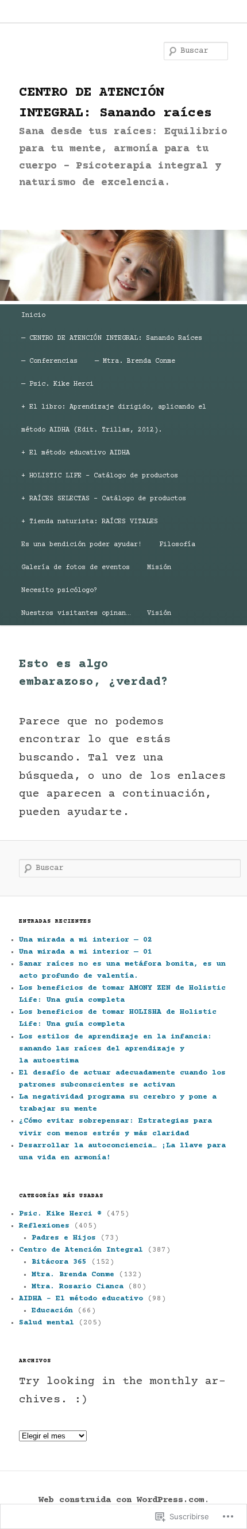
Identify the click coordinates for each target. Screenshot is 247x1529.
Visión (159, 613)
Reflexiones (44, 1226)
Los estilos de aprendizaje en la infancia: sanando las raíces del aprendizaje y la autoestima (115, 1049)
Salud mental (46, 1323)
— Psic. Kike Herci (57, 384)
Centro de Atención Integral (81, 1250)
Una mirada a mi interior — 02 (85, 940)
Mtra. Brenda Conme (73, 1275)
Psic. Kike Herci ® (60, 1214)
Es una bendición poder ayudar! (81, 544)
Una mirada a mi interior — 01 (85, 952)
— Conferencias (49, 361)
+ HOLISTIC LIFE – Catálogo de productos (99, 476)
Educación (52, 1311)
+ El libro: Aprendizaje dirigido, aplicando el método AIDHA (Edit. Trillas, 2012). (113, 418)
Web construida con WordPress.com (121, 1500)
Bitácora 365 (59, 1262)
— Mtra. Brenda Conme (135, 361)
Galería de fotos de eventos (75, 567)
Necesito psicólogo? (59, 590)
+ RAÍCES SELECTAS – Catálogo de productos (103, 499)
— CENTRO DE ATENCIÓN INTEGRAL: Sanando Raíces (111, 338)
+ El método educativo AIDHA (75, 453)
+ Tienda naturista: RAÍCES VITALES (89, 522)
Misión (159, 567)
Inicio (33, 315)
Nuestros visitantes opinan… (75, 613)
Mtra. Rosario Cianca (78, 1287)
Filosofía (177, 544)
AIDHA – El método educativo (81, 1299)
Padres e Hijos (64, 1238)
